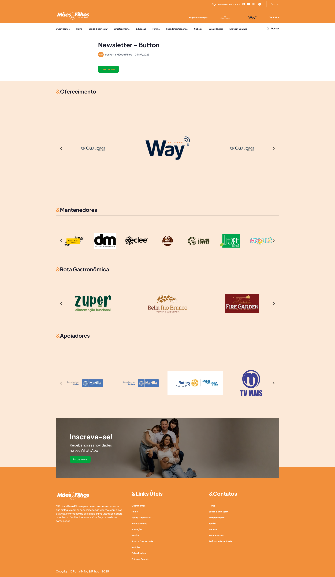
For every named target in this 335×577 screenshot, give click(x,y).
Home (79, 29)
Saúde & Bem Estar (218, 511)
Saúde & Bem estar (98, 29)
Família (156, 29)
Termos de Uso (216, 535)
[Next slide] (273, 148)
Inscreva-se (108, 69)
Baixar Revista (216, 29)
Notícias (198, 29)
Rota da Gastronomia (177, 29)
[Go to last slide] (61, 148)
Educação (141, 29)
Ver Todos (274, 17)
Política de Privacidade (220, 541)
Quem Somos (63, 29)
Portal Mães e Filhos (120, 54)
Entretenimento (122, 29)
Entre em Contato (238, 29)
